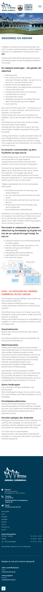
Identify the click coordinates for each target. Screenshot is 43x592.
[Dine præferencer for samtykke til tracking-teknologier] (3, 588)
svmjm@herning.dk (8, 572)
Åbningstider (5, 511)
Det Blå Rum (6, 527)
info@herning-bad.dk (13, 507)
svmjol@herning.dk (8, 580)
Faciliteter (4, 516)
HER (3, 54)
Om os (4, 524)
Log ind (4, 529)
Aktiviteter (5, 519)
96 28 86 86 (9, 498)
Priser (3, 514)
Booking (4, 522)
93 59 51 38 (8, 502)
